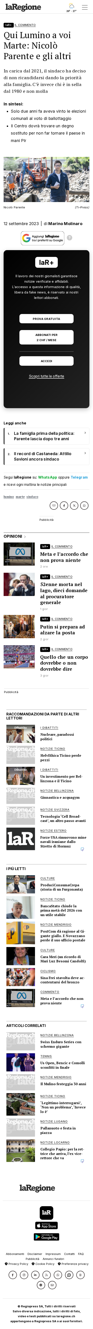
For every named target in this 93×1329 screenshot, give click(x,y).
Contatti (69, 1254)
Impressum (53, 1254)
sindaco (32, 497)
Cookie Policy (44, 1264)
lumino (9, 497)
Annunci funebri (53, 1259)
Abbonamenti (15, 1254)
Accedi (46, 361)
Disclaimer (35, 1254)
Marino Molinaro (65, 223)
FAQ (81, 1254)
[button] (13, 1275)
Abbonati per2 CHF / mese (46, 337)
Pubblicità (32, 1259)
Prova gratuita (46, 319)
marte (20, 497)
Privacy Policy (18, 1264)
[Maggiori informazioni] (69, 238)
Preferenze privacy (74, 1264)
